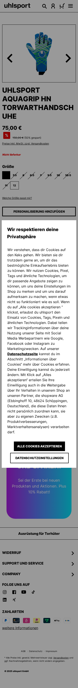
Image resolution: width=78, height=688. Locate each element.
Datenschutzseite (22, 354)
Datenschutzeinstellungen (39, 458)
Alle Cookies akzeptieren (39, 446)
